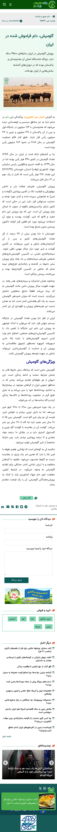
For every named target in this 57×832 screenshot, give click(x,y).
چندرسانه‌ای (44, 746)
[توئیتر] (21, 507)
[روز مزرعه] (28, 596)
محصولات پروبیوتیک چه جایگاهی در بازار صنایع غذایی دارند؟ (27, 701)
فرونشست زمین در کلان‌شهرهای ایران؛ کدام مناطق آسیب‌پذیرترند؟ (29, 729)
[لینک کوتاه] (12, 507)
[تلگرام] (26, 507)
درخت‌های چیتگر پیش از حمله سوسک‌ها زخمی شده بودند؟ (28, 683)
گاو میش (26, 498)
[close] (51, 790)
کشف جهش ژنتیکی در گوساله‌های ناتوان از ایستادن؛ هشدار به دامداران (28, 659)
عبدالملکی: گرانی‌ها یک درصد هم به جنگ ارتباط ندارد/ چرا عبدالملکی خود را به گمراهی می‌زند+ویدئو (30, 772)
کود (23, 619)
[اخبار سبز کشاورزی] (44, 5)
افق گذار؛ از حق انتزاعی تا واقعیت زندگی (34, 666)
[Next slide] (5, 762)
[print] (2, 507)
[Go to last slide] (51, 762)
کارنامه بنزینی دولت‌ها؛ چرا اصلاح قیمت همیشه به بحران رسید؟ (27, 674)
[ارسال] (8, 507)
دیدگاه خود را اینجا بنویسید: (39, 548)
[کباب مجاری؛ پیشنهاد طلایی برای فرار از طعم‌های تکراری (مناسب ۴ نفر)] (47, 801)
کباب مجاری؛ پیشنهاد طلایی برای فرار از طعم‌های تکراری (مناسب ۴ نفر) (20, 801)
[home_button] (53, 16)
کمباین (12, 619)
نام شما (49, 525)
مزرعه (38, 626)
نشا (33, 619)
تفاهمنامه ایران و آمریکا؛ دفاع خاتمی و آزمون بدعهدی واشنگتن (28, 692)
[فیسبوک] (17, 507)
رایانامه (49, 537)
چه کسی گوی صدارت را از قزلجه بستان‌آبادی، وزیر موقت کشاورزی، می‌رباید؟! (27, 720)
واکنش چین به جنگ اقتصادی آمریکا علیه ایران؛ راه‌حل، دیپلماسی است (28, 711)
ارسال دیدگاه (16, 580)
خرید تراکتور (45, 619)
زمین (48, 626)
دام (7, 117)
